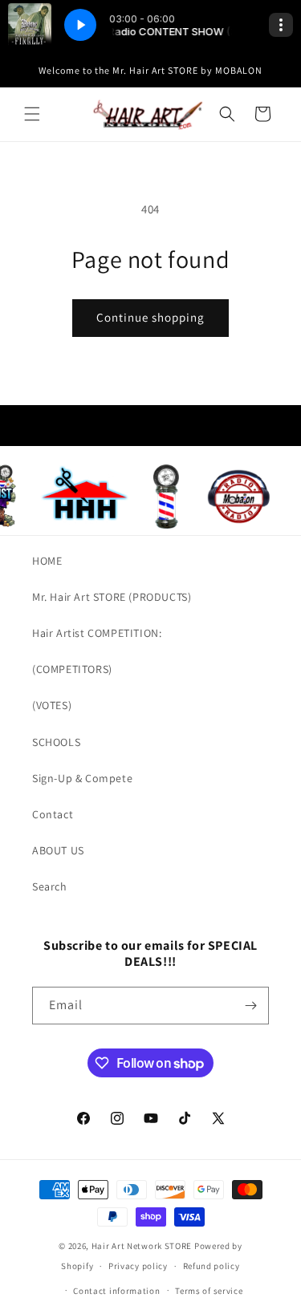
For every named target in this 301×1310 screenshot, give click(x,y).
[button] (32, 114)
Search (49, 886)
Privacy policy (138, 1265)
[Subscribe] (250, 1005)
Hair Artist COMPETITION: (96, 633)
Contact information (116, 1290)
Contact (52, 814)
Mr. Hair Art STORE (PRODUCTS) (111, 597)
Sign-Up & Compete (82, 778)
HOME (47, 561)
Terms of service (208, 1290)
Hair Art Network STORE (142, 1245)
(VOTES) (51, 705)
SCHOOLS (56, 742)
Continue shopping (150, 317)
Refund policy (211, 1265)
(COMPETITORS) (72, 669)
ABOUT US (58, 850)
